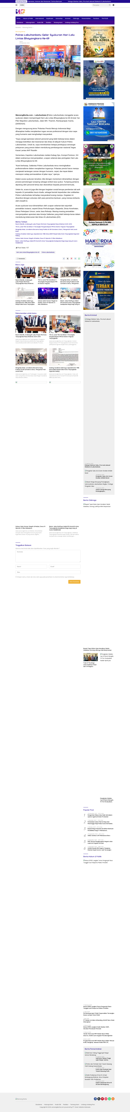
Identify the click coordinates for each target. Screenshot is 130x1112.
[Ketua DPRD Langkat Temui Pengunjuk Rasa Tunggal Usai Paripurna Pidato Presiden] (98, 931)
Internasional (39, 18)
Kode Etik (40, 22)
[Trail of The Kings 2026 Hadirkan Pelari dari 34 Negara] (90, 657)
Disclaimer (20, 22)
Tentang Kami (58, 22)
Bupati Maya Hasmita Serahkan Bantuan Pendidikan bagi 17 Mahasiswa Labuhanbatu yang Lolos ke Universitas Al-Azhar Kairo (100, 829)
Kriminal (67, 18)
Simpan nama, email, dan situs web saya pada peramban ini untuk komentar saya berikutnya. (45, 577)
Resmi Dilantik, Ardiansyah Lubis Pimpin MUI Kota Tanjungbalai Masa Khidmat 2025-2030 (44, 224)
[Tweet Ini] (67, 258)
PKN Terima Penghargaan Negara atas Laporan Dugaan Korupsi (100, 842)
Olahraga (76, 18)
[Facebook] (95, 1099)
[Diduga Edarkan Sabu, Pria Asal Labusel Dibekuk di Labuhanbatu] (99, 390)
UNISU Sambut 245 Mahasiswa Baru (99, 835)
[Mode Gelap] (113, 5)
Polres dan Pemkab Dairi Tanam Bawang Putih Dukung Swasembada (103, 1070)
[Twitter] (98, 1099)
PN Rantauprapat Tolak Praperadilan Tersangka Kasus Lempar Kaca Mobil (98, 1014)
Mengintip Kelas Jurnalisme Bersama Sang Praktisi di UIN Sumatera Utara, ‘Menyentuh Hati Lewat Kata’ (46, 230)
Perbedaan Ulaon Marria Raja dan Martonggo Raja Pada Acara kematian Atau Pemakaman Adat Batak (100, 822)
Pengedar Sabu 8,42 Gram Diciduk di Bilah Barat (104, 477)
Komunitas (59, 18)
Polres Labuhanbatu (48, 252)
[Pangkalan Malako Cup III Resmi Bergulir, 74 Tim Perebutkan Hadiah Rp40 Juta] (107, 725)
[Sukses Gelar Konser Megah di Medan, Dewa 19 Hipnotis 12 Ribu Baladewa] (48, 293)
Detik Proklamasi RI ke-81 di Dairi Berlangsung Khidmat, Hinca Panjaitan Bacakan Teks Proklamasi (104, 1083)
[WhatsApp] (109, 1099)
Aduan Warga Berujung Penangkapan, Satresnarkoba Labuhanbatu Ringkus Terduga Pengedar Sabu (103, 490)
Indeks (22, 5)
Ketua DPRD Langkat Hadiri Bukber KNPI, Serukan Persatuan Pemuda (96, 1028)
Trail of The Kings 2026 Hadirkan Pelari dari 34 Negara (90, 664)
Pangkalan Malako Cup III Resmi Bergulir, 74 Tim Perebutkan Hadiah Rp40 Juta (107, 800)
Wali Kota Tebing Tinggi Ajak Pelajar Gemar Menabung (108, 1)
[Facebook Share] (63, 258)
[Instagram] (105, 1099)
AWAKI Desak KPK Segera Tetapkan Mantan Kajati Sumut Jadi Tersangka (99, 849)
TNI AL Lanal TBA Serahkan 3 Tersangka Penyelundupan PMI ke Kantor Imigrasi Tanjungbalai (45, 227)
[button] (110, 5)
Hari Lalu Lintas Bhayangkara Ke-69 (27, 252)
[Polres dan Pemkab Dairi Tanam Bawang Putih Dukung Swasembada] (99, 1065)
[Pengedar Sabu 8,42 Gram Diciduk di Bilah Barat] (99, 472)
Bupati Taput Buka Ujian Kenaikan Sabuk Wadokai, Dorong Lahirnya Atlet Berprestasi (97, 649)
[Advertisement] (48, 98)
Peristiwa (96, 18)
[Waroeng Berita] (26, 12)
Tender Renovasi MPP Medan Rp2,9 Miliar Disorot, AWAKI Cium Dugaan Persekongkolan (97, 1034)
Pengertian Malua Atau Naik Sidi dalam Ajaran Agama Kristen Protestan (100, 816)
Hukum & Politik (28, 18)
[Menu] (17, 5)
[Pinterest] (102, 1099)
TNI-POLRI (105, 18)
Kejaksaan (49, 18)
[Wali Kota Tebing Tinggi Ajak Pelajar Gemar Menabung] (99, 1054)
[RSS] (112, 1099)
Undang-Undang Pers (72, 22)
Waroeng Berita (20, 31)
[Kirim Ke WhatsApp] (79, 258)
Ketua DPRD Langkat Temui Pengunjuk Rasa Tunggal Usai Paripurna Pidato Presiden (97, 1007)
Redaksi (48, 22)
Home (18, 18)
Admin (21, 41)
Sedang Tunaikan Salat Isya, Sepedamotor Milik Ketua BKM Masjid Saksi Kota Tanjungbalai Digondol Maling (47, 234)
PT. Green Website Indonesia (81, 1107)
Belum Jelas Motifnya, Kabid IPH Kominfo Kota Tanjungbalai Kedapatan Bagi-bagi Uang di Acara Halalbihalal (46, 242)
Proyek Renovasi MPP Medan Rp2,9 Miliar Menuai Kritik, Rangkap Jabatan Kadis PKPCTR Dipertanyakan (98, 1041)
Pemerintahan (86, 18)
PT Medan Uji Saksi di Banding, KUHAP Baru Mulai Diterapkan (98, 1021)
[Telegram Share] (75, 258)
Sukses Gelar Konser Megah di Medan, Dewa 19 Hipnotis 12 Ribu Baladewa (39, 238)
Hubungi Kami (30, 22)
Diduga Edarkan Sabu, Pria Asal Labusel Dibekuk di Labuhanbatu (62, 1)
